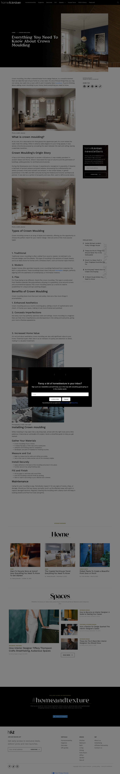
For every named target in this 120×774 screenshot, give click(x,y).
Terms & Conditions (65, 402)
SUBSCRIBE (55, 399)
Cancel (66, 399)
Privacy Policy (74, 402)
